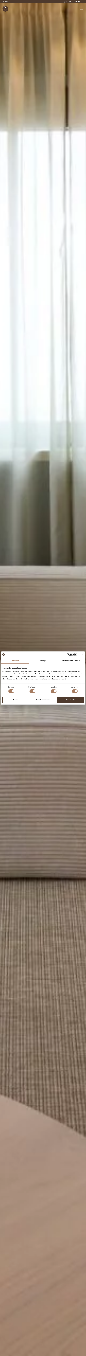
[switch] (32, 691)
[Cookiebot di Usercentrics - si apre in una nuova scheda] (68, 654)
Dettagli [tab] (43, 660)
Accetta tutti (70, 700)
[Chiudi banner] (83, 654)
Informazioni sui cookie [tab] (71, 660)
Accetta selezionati (43, 700)
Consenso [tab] (15, 660)
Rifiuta (15, 700)
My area (69, 2)
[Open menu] (81, 9)
